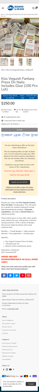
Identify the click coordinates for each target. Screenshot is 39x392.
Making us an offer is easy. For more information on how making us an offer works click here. (19, 189)
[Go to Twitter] (17, 275)
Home (2, 14)
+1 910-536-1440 (12, 309)
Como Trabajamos (8, 320)
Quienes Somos (7, 327)
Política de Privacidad (8, 353)
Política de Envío (7, 350)
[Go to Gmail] (28, 275)
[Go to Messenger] (10, 275)
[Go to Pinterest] (22, 275)
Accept (30, 384)
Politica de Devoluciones (10, 346)
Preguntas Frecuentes (9, 330)
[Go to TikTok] (13, 370)
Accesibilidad (6, 359)
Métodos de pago (7, 356)
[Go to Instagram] (7, 370)
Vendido (19, 130)
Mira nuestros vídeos (8, 324)
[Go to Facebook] (4, 275)
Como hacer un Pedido (9, 343)
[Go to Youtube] (10, 370)
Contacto (5, 333)
